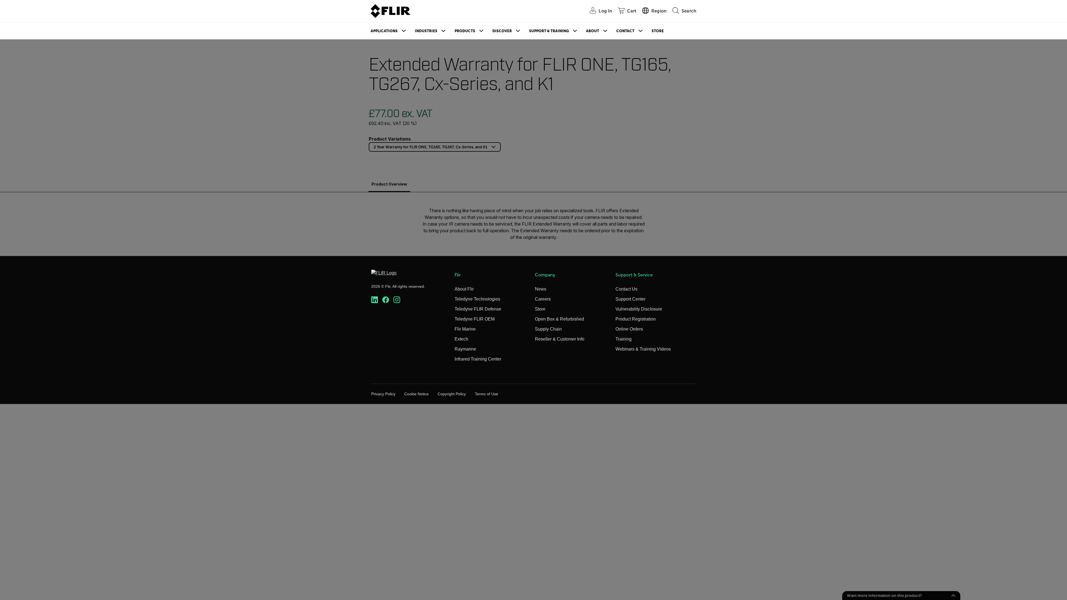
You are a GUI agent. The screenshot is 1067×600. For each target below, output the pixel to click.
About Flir (464, 289)
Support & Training (549, 31)
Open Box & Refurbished (559, 319)
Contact (625, 31)
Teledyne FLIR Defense (478, 309)
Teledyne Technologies (477, 299)
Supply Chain (548, 329)
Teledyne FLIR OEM (475, 319)
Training (623, 339)
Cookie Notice (416, 394)
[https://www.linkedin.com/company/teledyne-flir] (374, 299)
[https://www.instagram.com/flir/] (396, 299)
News (540, 289)
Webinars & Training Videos (643, 349)
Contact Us (626, 289)
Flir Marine (465, 329)
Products (465, 31)
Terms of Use (486, 394)
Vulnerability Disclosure (638, 309)
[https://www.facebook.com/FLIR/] (385, 299)
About (592, 31)
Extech (461, 339)
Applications (384, 31)
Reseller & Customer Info (559, 339)
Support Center (630, 299)
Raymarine (465, 349)
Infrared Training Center (478, 359)
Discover (502, 31)
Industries (426, 31)
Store (658, 31)
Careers (543, 299)
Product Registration (635, 319)
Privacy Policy (383, 394)
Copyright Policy (452, 394)
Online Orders (629, 329)
